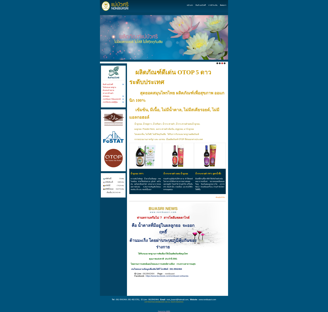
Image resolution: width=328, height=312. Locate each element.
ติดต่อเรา (223, 5)
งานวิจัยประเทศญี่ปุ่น (110, 102)
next (232, 36)
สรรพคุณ (106, 96)
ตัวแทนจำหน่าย (108, 90)
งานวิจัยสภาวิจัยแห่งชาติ (112, 99)
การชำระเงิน (212, 5)
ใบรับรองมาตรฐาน (109, 87)
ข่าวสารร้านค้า (108, 93)
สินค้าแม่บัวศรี (201, 5)
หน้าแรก (190, 5)
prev (95, 36)
